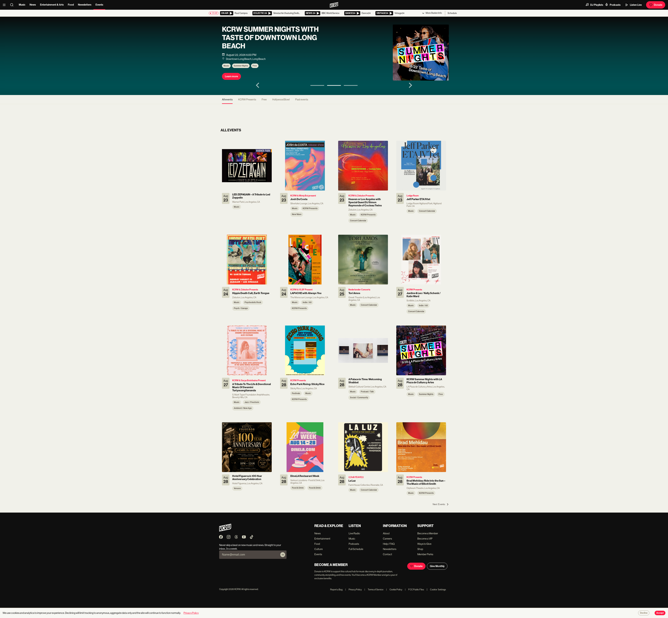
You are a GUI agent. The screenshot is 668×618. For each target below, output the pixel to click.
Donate (658, 4)
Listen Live (636, 4)
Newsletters (84, 4)
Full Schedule (356, 549)
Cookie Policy (394, 589)
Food (71, 4)
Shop (420, 549)
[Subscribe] (282, 554)
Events (99, 4)
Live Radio (354, 533)
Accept (660, 613)
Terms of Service (373, 589)
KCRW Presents (288, 64)
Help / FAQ (389, 543)
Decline (643, 613)
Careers (387, 538)
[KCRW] (225, 530)
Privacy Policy (353, 589)
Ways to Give (424, 543)
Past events (301, 99)
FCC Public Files (414, 589)
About (386, 533)
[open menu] (5, 5)
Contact (387, 554)
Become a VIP (424, 538)
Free (264, 99)
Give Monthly (437, 566)
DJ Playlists (596, 4)
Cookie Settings (438, 589)
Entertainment (322, 538)
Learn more (278, 74)
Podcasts (615, 4)
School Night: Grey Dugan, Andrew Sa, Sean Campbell (319, 40)
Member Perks (425, 554)
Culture (318, 549)
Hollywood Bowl (281, 99)
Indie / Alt (304, 64)
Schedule (452, 13)
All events (227, 99)
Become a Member (427, 533)
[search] (13, 5)
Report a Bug (336, 589)
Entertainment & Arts (52, 4)
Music (22, 4)
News (33, 4)
